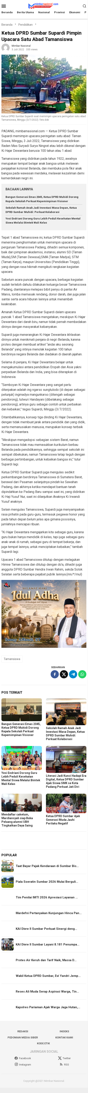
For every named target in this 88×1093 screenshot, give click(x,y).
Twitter (67, 1058)
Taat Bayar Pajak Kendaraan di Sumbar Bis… (47, 866)
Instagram (25, 1064)
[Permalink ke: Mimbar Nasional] (5, 47)
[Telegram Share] (73, 674)
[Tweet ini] (64, 674)
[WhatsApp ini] (82, 674)
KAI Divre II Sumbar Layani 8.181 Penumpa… (47, 944)
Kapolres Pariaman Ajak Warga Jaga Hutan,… (48, 1007)
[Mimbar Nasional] (43, 5)
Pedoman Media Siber (23, 1037)
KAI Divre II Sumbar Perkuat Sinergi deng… (46, 929)
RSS (66, 1064)
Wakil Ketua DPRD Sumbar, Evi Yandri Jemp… (48, 976)
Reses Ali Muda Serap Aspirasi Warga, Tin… (47, 991)
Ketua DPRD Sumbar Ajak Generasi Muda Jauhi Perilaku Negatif (63, 819)
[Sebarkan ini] (55, 674)
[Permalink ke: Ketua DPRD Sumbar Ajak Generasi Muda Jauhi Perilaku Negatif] (66, 803)
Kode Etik (43, 1043)
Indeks (64, 1031)
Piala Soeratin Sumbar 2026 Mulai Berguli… (47, 882)
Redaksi (22, 1031)
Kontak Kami (64, 1037)
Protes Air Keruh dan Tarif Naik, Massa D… (46, 960)
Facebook (25, 1058)
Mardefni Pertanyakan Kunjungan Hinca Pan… (49, 913)
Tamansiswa (12, 659)
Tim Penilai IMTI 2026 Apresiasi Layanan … (47, 897)
